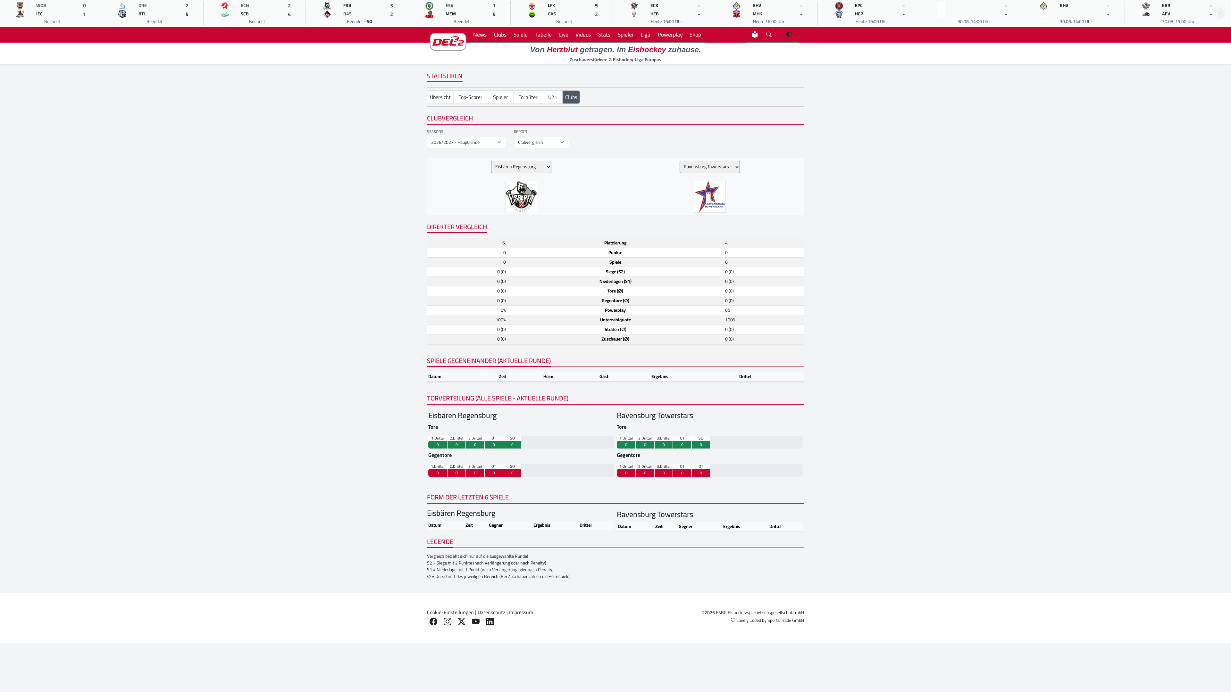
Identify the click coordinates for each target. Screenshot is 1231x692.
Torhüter (528, 97)
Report (520, 132)
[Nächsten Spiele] (1220, 14)
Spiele (521, 34)
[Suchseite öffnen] (769, 33)
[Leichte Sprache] (754, 34)
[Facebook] (433, 621)
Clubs (500, 34)
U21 (552, 97)
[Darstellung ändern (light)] (791, 34)
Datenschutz (491, 612)
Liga (645, 34)
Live (563, 34)
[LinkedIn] (489, 621)
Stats (604, 34)
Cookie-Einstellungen (450, 612)
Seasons (435, 132)
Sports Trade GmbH (785, 620)
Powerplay (670, 34)
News (480, 34)
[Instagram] (447, 621)
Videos (583, 34)
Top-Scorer (470, 97)
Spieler (626, 34)
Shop (695, 34)
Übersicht (440, 97)
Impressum (521, 612)
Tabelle (543, 34)
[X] (461, 621)
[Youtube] (475, 621)
